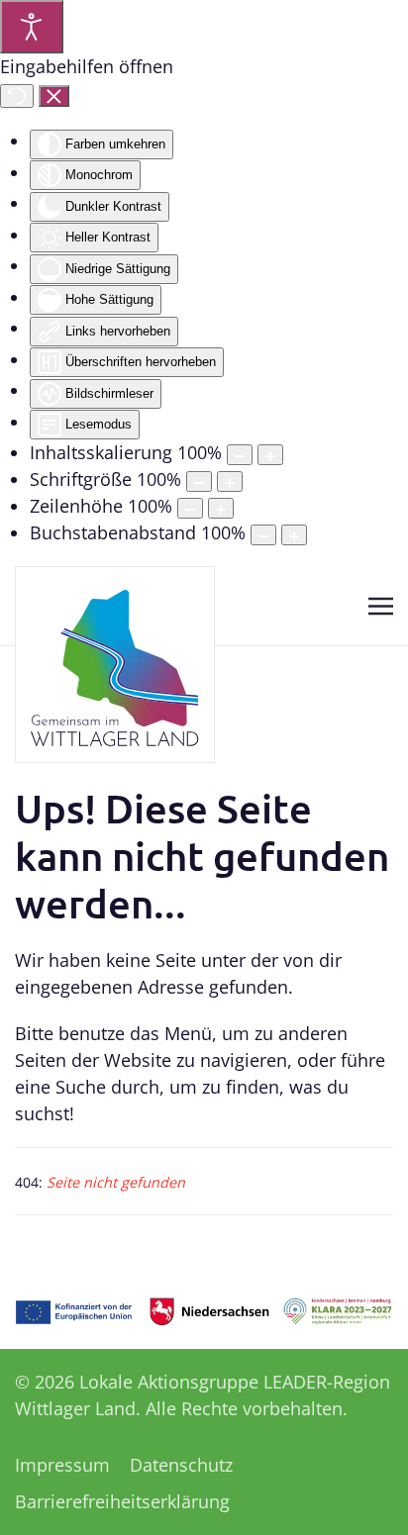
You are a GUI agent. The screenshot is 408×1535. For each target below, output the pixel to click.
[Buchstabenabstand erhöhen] (294, 535)
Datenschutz (181, 1465)
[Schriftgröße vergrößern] (230, 481)
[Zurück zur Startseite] (115, 664)
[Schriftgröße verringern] (199, 481)
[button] (380, 605)
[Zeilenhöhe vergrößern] (221, 508)
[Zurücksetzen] (17, 96)
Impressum (62, 1465)
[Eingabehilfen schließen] (54, 96)
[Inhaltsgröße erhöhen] (270, 454)
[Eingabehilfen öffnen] (31, 26)
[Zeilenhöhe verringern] (190, 508)
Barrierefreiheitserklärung (122, 1501)
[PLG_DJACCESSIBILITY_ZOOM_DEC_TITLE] (240, 454)
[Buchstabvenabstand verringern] (263, 535)
